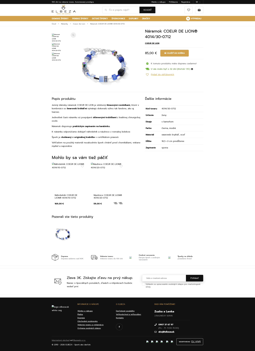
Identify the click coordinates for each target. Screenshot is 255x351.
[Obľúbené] (189, 10)
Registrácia (185, 2)
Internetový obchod (60, 340)
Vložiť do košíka (175, 53)
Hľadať (147, 10)
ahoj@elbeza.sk (166, 331)
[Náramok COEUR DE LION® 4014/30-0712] (104, 65)
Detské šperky (100, 18)
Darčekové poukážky (125, 311)
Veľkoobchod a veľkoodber (128, 314)
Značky (146, 18)
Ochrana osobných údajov (163, 286)
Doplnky (133, 18)
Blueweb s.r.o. (79, 340)
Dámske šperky (60, 18)
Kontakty (120, 317)
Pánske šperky (80, 18)
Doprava (81, 317)
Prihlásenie (173, 2)
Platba (80, 314)
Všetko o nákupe (158, 2)
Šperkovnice (118, 18)
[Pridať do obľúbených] (82, 166)
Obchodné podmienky (87, 321)
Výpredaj (194, 18)
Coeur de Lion (152, 43)
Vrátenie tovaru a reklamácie (90, 324)
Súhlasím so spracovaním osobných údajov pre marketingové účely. (173, 285)
